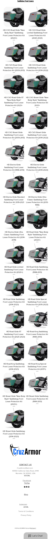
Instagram (23, 504)
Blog (26, 494)
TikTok (27, 483)
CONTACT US (25, 464)
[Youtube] (28, 487)
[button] (45, 20)
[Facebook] (26, 487)
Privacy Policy (26, 515)
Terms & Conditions (26, 511)
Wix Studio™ (33, 528)
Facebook (27, 481)
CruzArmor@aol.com (25, 468)
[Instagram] (24, 487)
